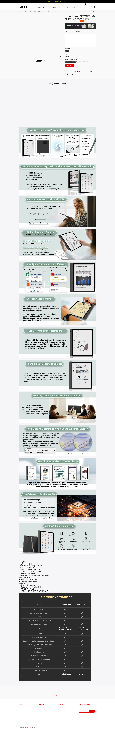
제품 (44, 7)
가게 (39, 7)
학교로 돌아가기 (52, 7)
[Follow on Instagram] (89, 4)
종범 (20, 718)
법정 (60, 7)
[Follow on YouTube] (93, 4)
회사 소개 (74, 7)
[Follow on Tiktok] (95, 4)
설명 (50, 83)
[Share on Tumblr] (72, 74)
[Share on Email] (74, 74)
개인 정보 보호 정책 (62, 714)
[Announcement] (57, 1)
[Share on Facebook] (65, 74)
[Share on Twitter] (67, 74)
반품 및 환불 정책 (61, 718)
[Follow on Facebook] (85, 4)
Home (20, 11)
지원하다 (66, 7)
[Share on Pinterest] (69, 74)
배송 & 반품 (56, 83)
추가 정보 (64, 83)
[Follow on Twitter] (87, 4)
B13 (20, 714)
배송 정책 (60, 720)
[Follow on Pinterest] (91, 4)
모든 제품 (24, 11)
